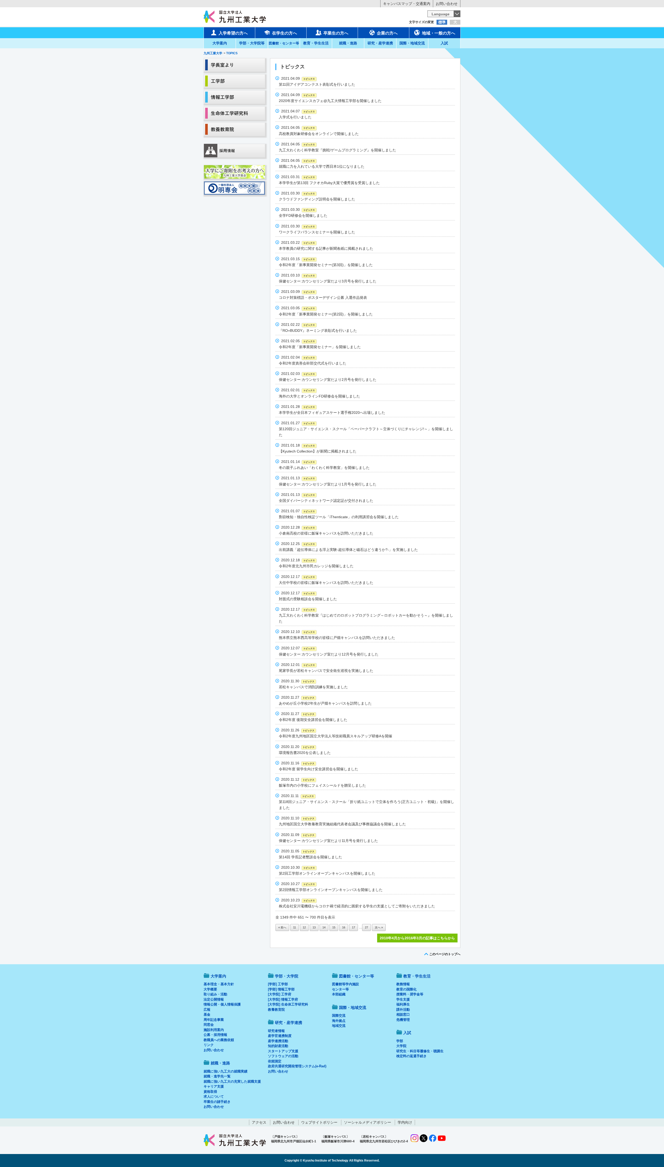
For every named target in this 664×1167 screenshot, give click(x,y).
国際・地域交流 (412, 43)
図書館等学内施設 (345, 984)
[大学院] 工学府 (279, 994)
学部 (399, 1041)
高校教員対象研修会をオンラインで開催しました (319, 134)
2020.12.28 (298, 527)
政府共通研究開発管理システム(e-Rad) (297, 1066)
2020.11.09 (297, 835)
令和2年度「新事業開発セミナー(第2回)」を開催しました (326, 314)
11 (294, 927)
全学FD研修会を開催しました (303, 215)
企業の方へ (387, 33)
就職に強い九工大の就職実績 (225, 1071)
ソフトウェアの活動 (283, 1056)
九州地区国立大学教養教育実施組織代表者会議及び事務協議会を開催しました (342, 824)
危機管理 (403, 1020)
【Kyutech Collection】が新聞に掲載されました (317, 451)
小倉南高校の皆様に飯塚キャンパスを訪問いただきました (326, 533)
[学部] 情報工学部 (281, 989)
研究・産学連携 (380, 43)
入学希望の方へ (233, 33)
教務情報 (403, 984)
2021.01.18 (298, 445)
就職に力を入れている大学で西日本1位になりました (321, 166)
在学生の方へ (284, 33)
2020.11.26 (297, 730)
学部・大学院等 (252, 43)
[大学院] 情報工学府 (283, 999)
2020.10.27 (298, 884)
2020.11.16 (297, 763)
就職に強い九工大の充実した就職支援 (232, 1081)
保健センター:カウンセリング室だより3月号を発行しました (327, 281)
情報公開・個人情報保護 (222, 1004)
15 (333, 927)
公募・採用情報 (215, 1035)
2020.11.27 (297, 697)
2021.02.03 (298, 374)
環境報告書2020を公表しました (305, 753)
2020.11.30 (297, 681)
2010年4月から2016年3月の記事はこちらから (417, 938)
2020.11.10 (297, 818)
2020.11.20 (297, 747)
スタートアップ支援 (283, 1051)
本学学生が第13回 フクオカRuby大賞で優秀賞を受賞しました (329, 183)
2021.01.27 (298, 423)
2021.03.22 (298, 242)
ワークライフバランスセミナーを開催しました (317, 232)
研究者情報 (276, 1031)
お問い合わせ (447, 4)
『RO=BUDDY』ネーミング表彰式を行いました (318, 330)
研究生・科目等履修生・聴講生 (420, 1051)
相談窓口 (403, 1014)
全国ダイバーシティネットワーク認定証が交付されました (326, 500)
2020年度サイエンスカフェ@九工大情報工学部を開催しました (330, 101)
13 (314, 927)
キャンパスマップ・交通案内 (406, 4)
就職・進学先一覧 (217, 1076)
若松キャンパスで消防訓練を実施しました (313, 687)
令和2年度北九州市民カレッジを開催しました (316, 566)
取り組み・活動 (215, 994)
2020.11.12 (297, 779)
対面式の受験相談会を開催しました (308, 599)
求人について (214, 1096)
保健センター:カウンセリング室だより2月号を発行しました (327, 379)
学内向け (405, 1122)
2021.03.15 (298, 259)
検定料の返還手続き (411, 1056)
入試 (444, 43)
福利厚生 (403, 1004)
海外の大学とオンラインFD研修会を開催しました (319, 396)
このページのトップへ (444, 954)
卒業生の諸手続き (217, 1102)
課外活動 (403, 1009)
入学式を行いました (295, 117)
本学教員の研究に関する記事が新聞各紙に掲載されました (326, 248)
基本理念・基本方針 (219, 984)
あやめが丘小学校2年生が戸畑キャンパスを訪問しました (325, 703)
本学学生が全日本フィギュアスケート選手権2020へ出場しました (332, 412)
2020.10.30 (298, 867)
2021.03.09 (298, 291)
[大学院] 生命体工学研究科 (288, 1004)
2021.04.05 (298, 127)
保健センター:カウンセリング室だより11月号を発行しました (328, 841)
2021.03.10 (298, 275)
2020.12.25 (298, 544)
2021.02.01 (298, 390)
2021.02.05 (298, 341)
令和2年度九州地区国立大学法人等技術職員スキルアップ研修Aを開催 (335, 736)
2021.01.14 (298, 462)
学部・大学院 (286, 976)
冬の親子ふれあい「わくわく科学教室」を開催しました (324, 468)
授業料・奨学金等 (409, 994)
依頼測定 (274, 1061)
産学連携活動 (278, 1041)
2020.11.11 (297, 796)
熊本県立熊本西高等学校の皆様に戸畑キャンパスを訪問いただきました (337, 638)
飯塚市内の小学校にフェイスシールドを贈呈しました (322, 785)
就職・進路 (348, 43)
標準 (442, 22)
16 (343, 927)
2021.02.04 (298, 357)
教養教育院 (276, 1009)
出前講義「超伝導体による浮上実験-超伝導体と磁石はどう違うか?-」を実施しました (348, 550)
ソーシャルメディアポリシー (367, 1122)
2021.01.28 (298, 406)
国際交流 (338, 1015)
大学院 (401, 1046)
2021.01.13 (298, 478)
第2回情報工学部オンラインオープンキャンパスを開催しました (331, 890)
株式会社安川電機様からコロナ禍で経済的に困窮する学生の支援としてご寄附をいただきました (357, 906)
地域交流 (338, 1026)
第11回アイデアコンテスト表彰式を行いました (317, 84)
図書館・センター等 (356, 976)
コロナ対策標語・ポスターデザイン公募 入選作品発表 (323, 297)
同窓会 (209, 1025)
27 (366, 927)
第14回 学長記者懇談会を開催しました (310, 857)
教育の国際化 (406, 989)
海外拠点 (338, 1021)
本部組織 (338, 994)
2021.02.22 (298, 324)
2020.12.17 (298, 577)
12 (304, 927)
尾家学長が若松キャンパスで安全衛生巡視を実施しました (326, 671)
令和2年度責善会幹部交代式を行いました (312, 363)
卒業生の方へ (335, 33)
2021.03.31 (298, 177)
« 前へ (282, 927)
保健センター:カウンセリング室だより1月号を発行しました (327, 484)
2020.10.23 (298, 900)
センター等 (340, 989)
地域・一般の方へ (438, 33)
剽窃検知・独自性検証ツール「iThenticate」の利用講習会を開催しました (339, 517)
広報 (207, 1009)
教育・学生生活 (316, 43)
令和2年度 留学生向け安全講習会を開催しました (318, 769)
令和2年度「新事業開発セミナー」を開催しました (320, 347)
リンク (209, 1045)
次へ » (379, 927)
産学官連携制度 (280, 1036)
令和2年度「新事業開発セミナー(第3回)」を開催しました (326, 265)
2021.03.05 (298, 308)
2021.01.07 (298, 511)
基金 (207, 1014)
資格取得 (210, 1092)
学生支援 (403, 999)
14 (324, 927)
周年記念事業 (214, 1020)
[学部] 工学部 (278, 984)
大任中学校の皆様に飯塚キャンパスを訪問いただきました (326, 583)
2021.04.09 (298, 78)
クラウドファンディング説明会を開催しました (317, 199)
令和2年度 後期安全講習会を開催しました (313, 720)
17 (353, 927)
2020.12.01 (298, 665)
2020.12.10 (298, 632)
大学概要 (210, 989)
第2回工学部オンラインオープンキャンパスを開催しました (327, 873)
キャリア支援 (214, 1086)
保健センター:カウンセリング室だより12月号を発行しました (328, 654)
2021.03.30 (298, 193)
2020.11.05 (297, 851)
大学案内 (219, 43)
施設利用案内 (214, 1030)
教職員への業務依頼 (219, 1040)
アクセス (259, 1122)
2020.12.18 (298, 560)
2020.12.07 (298, 648)
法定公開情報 (214, 999)
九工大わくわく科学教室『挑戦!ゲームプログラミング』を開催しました (337, 150)
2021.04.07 (298, 111)
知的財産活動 (278, 1046)
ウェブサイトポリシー (319, 1122)
